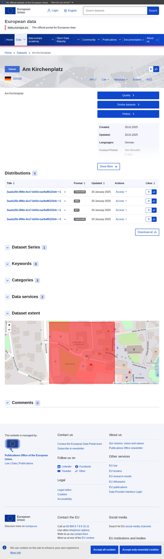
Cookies (62, 494)
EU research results (120, 476)
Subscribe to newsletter (70, 448)
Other (82, 471)
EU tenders (115, 471)
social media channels (138, 526)
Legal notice (64, 490)
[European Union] (29, 518)
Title (9, 183)
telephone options (79, 530)
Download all (145, 232)
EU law (113, 465)
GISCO (155, 383)
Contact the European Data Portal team (79, 444)
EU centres (88, 537)
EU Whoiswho (117, 481)
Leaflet (119, 383)
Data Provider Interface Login (125, 491)
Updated (97, 183)
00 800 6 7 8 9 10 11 (77, 526)
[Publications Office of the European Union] (29, 444)
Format (78, 183)
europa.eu (31, 526)
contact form (81, 534)
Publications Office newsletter (126, 448)
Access (120, 191)
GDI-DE (17, 78)
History (126, 114)
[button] (63, 2)
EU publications (118, 487)
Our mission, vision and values (126, 443)
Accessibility (64, 499)
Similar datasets (126, 104)
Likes (149, 183)
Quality (126, 95)
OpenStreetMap (132, 383)
